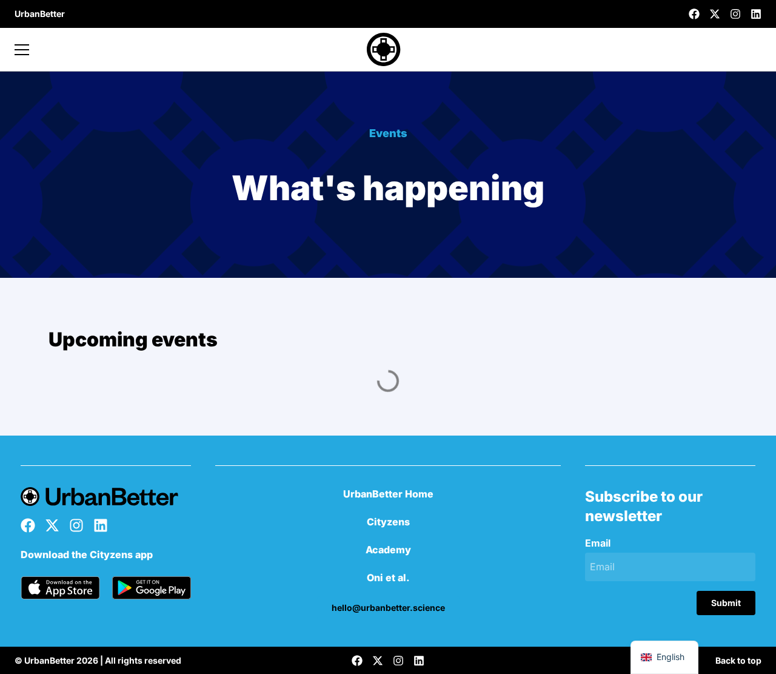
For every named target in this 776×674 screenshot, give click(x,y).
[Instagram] (735, 13)
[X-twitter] (714, 13)
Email (597, 543)
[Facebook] (694, 13)
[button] (40, 14)
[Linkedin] (756, 13)
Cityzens (388, 522)
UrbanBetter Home (388, 494)
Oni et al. (388, 577)
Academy (388, 550)
